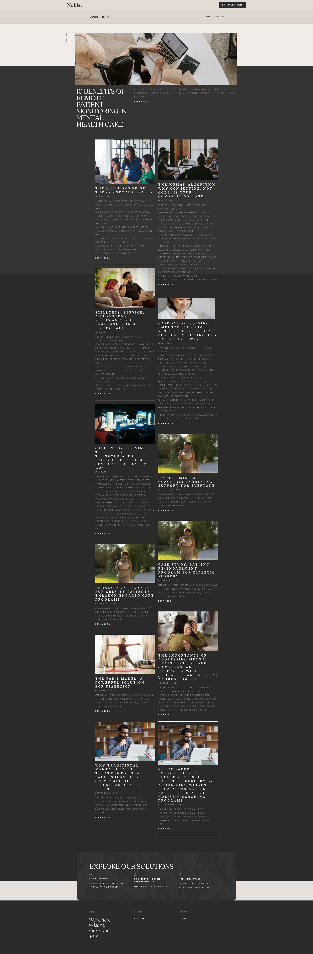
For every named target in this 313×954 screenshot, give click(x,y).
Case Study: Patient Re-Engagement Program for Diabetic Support (186, 570)
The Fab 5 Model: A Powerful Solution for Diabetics (120, 682)
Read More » (103, 258)
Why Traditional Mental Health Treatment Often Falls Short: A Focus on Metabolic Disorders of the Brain (122, 777)
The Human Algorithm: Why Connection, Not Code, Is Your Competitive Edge (187, 190)
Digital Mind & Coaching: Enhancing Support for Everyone (186, 482)
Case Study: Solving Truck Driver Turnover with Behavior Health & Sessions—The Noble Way (121, 458)
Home (207, 17)
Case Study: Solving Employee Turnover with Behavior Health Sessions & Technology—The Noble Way (187, 331)
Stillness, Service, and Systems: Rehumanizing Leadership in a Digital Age (120, 320)
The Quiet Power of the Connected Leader (124, 190)
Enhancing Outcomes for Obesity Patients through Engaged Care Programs (124, 593)
